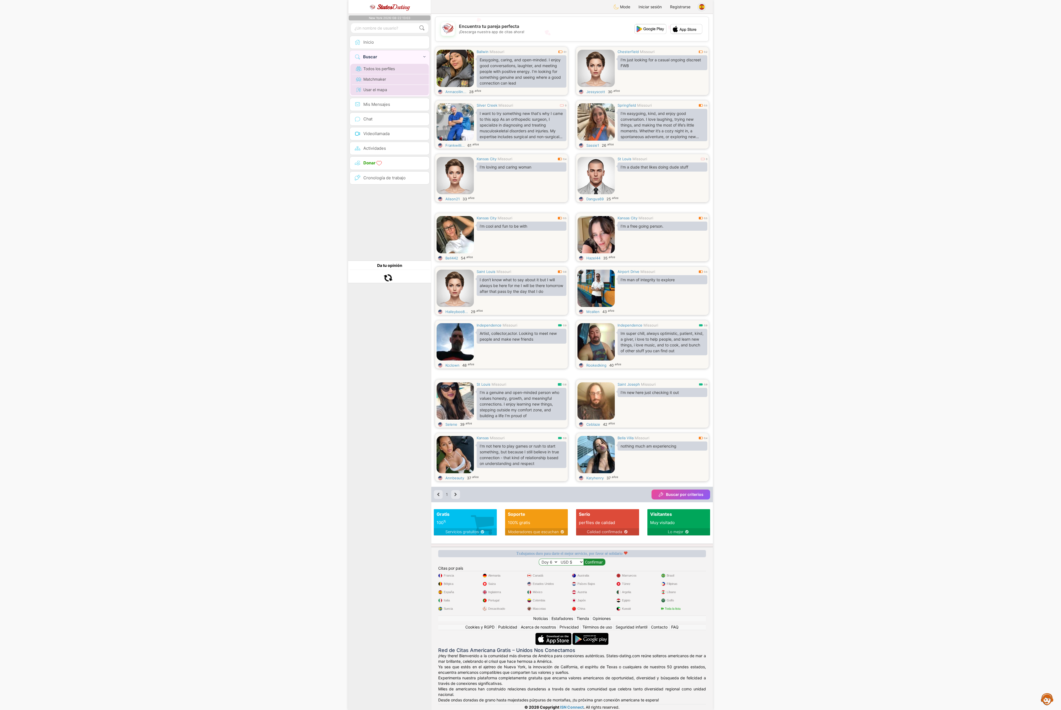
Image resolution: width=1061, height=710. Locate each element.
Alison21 (452, 199)
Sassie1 (592, 145)
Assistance (1047, 699)
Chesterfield (628, 51)
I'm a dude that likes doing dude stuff (654, 167)
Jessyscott (595, 92)
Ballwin (483, 51)
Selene (451, 424)
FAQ (675, 627)
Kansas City (487, 159)
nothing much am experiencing (648, 446)
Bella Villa (626, 438)
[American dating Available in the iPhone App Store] (553, 635)
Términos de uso (597, 627)
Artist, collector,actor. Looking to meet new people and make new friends (518, 336)
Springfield (627, 105)
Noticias (540, 618)
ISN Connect (572, 707)
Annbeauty (454, 478)
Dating (393, 7)
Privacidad (569, 627)
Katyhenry (595, 478)
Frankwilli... (455, 145)
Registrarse (680, 6)
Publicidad (507, 627)
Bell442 (451, 258)
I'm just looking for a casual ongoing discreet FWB (661, 62)
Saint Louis (486, 271)
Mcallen (593, 311)
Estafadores (562, 618)
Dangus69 (595, 199)
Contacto (659, 627)
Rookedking (596, 365)
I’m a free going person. (642, 226)
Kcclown (452, 365)
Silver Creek (487, 105)
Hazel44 (593, 258)
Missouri (497, 51)
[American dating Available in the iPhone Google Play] (590, 635)
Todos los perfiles (379, 68)
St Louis (624, 159)
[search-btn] (422, 28)
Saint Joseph (629, 384)
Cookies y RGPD (480, 627)
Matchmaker (374, 79)
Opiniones (602, 618)
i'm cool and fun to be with (503, 226)
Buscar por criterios (684, 494)
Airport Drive (628, 271)
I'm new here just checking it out (650, 392)
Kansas (483, 438)
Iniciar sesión (650, 6)
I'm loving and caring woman (505, 167)
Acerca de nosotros (538, 627)
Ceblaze (593, 424)
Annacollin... (455, 92)
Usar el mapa (375, 89)
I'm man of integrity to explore (648, 279)
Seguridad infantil (631, 627)
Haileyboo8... (456, 311)
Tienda (583, 618)
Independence (489, 325)
